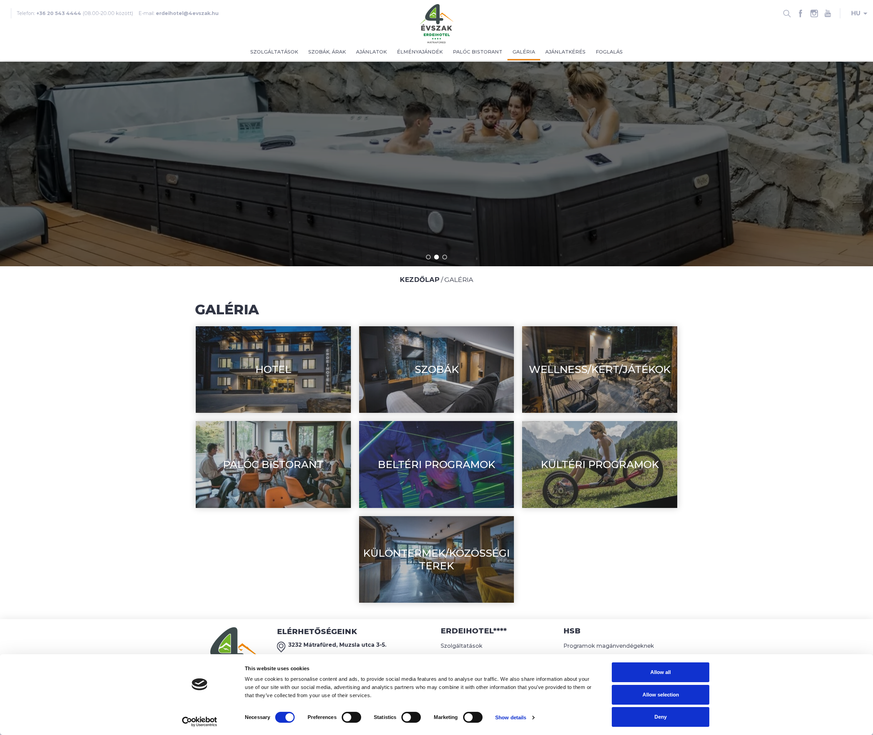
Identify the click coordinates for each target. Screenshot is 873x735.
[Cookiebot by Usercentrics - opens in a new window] (200, 722)
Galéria (524, 52)
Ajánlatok (371, 52)
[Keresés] (787, 13)
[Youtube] (827, 13)
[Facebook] (800, 13)
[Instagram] (814, 13)
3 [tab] (444, 257)
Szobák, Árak (327, 52)
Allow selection (660, 695)
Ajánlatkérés (565, 52)
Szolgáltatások (274, 52)
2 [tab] (436, 257)
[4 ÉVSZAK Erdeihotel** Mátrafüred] (436, 23)
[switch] (351, 717)
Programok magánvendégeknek (608, 646)
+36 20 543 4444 (58, 13)
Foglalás (609, 52)
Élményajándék (420, 52)
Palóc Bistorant (477, 52)
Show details (510, 717)
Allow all (660, 672)
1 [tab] (428, 257)
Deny (660, 717)
